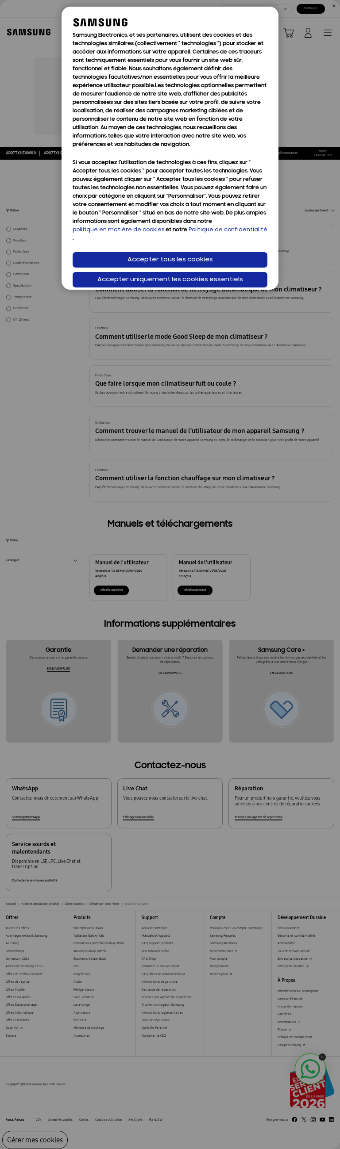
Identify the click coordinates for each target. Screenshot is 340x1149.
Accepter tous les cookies (170, 260)
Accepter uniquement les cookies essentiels (170, 279)
